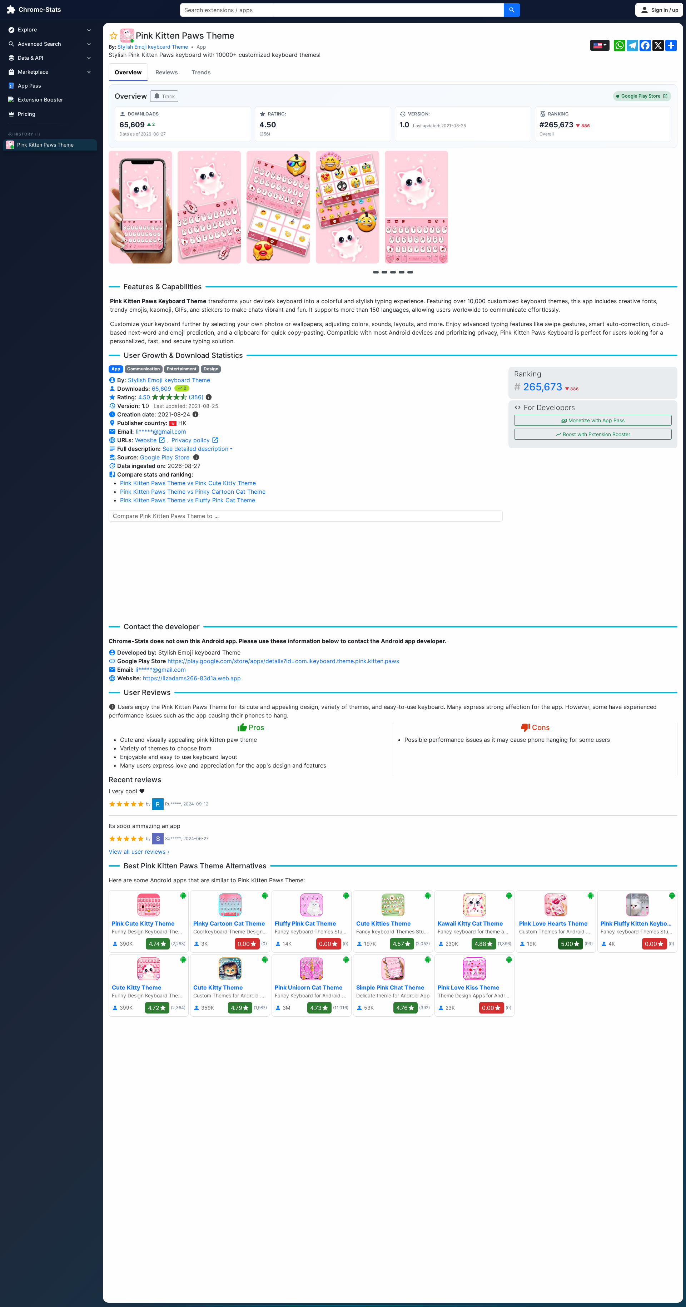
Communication (143, 368)
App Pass (29, 86)
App (201, 47)
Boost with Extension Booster (595, 434)
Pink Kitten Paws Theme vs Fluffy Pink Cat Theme (187, 500)
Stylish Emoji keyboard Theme (153, 47)
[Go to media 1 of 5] (376, 272)
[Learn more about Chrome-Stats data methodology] (196, 457)
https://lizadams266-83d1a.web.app (192, 678)
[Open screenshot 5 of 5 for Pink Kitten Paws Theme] (416, 207)
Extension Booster (40, 100)
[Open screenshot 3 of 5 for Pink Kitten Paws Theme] (278, 207)
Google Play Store (641, 96)
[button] (659, 10)
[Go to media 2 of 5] (384, 272)
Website (146, 440)
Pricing (26, 114)
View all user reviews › (139, 851)
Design (211, 368)
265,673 (551, 387)
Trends (201, 72)
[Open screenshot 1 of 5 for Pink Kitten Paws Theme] (140, 207)
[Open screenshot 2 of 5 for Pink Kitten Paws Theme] (209, 207)
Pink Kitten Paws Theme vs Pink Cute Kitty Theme (188, 483)
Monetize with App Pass (596, 420)
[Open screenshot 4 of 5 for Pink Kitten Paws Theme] (347, 207)
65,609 (162, 388)
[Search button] (512, 10)
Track (167, 96)
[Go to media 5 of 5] (410, 272)
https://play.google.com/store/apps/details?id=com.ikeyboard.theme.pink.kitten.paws (283, 661)
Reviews (166, 72)
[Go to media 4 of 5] (401, 272)
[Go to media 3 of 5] (393, 272)
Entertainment (182, 368)
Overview (128, 72)
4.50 (171, 397)
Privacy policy (192, 440)
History (27, 134)
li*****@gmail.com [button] (161, 431)
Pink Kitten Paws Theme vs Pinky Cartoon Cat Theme (192, 491)
